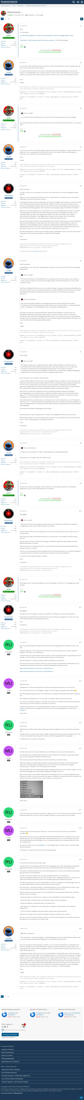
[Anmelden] (77, 2)
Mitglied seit (3, 45)
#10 (80, 511)
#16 (80, 748)
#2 (80, 62)
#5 (80, 186)
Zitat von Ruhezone (28, 933)
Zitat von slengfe (28, 113)
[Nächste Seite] (8, 19)
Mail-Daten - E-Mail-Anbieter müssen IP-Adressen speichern (37, 40)
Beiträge (3, 43)
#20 (80, 928)
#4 (80, 147)
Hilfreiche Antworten (5, 47)
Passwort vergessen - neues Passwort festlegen (15, 1082)
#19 (80, 859)
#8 (80, 443)
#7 (80, 352)
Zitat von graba (27, 520)
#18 (80, 828)
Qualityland (41, 845)
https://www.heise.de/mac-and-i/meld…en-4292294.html (36, 671)
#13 (80, 642)
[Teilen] (81, 19)
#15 (80, 722)
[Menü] (82, 2)
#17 (80, 810)
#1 (80, 26)
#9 (80, 483)
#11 (80, 579)
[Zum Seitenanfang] (81, 1097)
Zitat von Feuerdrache (29, 299)
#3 (80, 108)
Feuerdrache (36, 251)
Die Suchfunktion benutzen (9, 1072)
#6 (80, 261)
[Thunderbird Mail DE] (9, 2)
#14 (80, 681)
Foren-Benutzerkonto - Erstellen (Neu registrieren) (16, 1075)
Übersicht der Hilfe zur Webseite (11, 1069)
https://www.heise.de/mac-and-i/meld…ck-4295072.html (36, 668)
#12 (80, 607)
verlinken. (22, 710)
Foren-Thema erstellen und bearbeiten (12, 1078)
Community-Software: (12, 1093)
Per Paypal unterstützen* (10, 1034)
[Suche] (73, 2)
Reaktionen (3, 41)
